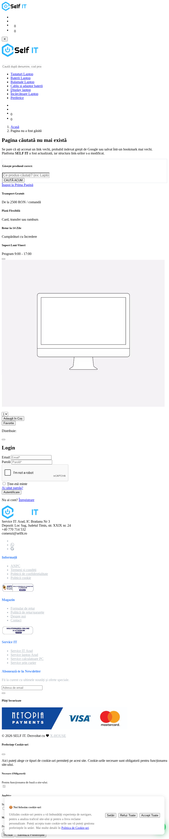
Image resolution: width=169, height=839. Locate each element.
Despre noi (18, 616)
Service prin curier (23, 663)
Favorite (9, 423)
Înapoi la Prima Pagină (17, 185)
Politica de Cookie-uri (75, 828)
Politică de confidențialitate (29, 574)
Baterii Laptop (21, 78)
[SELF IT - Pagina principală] (15, 9)
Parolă (6, 462)
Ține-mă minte (17, 484)
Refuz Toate (128, 815)
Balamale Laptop (22, 82)
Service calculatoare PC (27, 659)
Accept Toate (149, 815)
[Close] (3, 259)
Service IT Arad (22, 651)
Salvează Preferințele (30, 835)
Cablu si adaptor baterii (27, 86)
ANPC (15, 566)
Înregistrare (26, 500)
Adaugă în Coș (13, 418)
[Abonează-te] (3, 693)
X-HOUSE (58, 736)
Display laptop (21, 90)
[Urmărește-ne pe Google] (12, 549)
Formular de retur (23, 608)
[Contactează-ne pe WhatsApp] (12, 545)
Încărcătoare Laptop (24, 94)
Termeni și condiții (23, 570)
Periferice (17, 98)
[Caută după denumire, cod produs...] (44, 67)
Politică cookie (21, 578)
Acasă (15, 127)
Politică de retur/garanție (27, 612)
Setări (110, 815)
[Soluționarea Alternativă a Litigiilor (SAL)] (18, 591)
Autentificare (12, 492)
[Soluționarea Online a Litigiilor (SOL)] (18, 633)
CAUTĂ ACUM (13, 180)
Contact (16, 620)
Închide (8, 835)
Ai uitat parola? (12, 488)
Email (6, 457)
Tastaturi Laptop (22, 74)
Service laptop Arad (24, 655)
